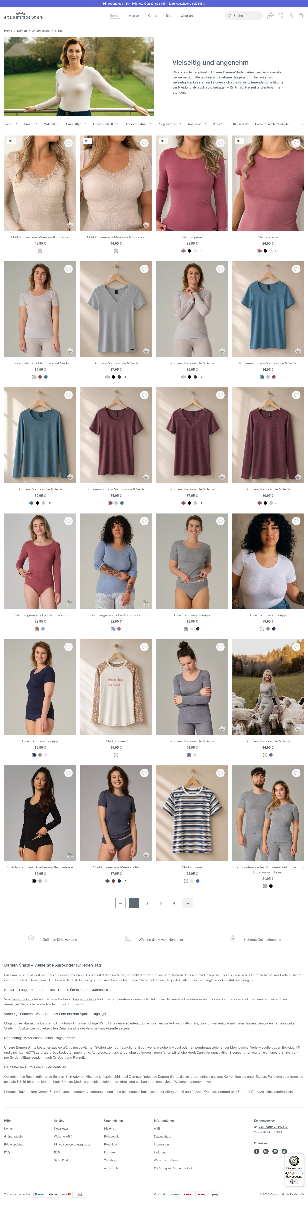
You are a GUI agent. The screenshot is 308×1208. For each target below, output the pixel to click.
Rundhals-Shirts (68, 1023)
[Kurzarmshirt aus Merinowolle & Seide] (40, 309)
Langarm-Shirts (84, 999)
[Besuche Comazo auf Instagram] (266, 1151)
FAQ (7, 1152)
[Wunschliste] (281, 15)
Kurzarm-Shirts (22, 999)
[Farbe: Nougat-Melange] (195, 755)
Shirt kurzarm (268, 237)
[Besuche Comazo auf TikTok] (284, 1151)
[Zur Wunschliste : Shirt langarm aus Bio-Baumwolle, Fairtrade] (68, 773)
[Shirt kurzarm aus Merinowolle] (116, 813)
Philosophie (111, 1136)
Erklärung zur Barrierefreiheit (173, 1168)
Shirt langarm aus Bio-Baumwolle (40, 615)
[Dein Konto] (291, 15)
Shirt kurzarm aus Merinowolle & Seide (116, 237)
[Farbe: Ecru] (116, 755)
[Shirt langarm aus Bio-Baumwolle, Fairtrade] (40, 813)
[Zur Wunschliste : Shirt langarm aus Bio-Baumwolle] (68, 521)
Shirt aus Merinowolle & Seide (116, 363)
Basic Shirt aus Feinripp (192, 615)
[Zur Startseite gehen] (22, 15)
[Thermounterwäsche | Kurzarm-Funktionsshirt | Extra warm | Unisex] (268, 813)
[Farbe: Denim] (46, 377)
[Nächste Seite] (187, 903)
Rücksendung (13, 1144)
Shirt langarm (192, 237)
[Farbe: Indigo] (197, 629)
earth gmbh (111, 1168)
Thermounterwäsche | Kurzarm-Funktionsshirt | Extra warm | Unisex (268, 869)
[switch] (294, 1181)
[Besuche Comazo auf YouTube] (275, 1151)
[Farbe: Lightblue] (43, 629)
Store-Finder (62, 1160)
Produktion (111, 1144)
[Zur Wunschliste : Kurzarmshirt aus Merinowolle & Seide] (68, 269)
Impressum (161, 1144)
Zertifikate (110, 1160)
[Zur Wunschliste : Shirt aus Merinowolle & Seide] (144, 269)
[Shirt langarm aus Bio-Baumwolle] (40, 561)
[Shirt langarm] (192, 183)
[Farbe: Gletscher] (34, 377)
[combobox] (246, 15)
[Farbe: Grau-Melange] (186, 629)
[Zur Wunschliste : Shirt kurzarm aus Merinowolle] (144, 773)
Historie (109, 1128)
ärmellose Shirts (16, 1004)
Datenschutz (162, 1136)
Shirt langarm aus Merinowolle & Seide (40, 237)
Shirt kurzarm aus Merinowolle (116, 867)
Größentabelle (13, 1136)
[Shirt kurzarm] (268, 183)
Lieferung (160, 1152)
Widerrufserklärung (166, 1160)
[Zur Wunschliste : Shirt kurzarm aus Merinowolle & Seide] (144, 143)
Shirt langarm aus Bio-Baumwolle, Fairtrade (40, 867)
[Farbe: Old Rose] (183, 251)
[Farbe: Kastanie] (40, 377)
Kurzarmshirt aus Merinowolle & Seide (40, 363)
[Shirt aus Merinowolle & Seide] (116, 309)
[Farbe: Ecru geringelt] (186, 881)
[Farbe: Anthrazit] (119, 377)
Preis (216, 124)
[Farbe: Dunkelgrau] (107, 881)
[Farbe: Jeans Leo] (197, 881)
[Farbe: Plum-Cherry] (113, 881)
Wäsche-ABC (63, 1136)
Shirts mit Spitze (16, 1028)
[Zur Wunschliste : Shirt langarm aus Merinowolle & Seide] (68, 143)
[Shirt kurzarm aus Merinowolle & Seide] (116, 183)
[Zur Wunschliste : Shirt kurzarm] (296, 143)
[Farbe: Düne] (40, 251)
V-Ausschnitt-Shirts (183, 1023)
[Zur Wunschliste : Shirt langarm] (220, 143)
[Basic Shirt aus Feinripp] (192, 561)
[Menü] (301, 1155)
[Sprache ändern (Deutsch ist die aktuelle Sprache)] (270, 15)
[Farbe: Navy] (119, 881)
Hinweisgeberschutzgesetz (72, 1144)
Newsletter (61, 1128)
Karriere (109, 1152)
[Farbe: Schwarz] (189, 251)
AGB (157, 1128)
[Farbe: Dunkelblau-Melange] (189, 755)
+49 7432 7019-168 (273, 1127)
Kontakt (9, 1128)
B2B (57, 1152)
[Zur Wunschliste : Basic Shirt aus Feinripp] (220, 521)
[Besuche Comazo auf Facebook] (256, 1151)
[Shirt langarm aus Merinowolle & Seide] (40, 183)
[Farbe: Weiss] (195, 251)
